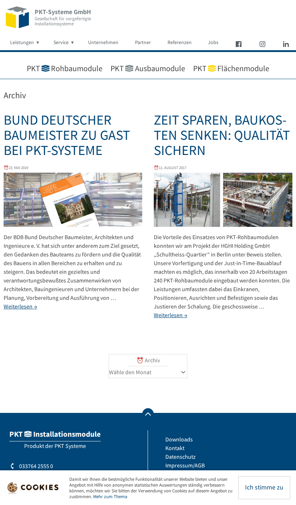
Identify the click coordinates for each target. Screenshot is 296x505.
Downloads (179, 439)
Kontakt (174, 448)
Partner (143, 42)
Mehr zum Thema (110, 496)
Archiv (152, 360)
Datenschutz (180, 456)
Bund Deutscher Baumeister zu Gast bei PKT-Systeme (67, 135)
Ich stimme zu (264, 487)
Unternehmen (103, 42)
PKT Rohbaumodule (65, 68)
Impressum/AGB (185, 465)
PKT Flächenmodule (231, 68)
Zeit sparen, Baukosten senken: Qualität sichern (222, 135)
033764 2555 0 (35, 466)
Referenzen (179, 42)
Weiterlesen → (20, 306)
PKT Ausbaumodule (147, 68)
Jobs (213, 42)
